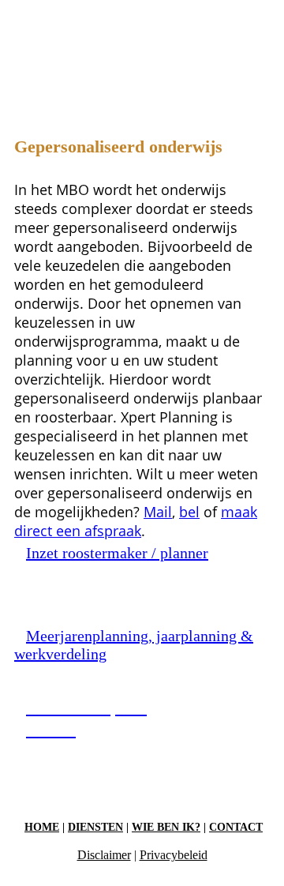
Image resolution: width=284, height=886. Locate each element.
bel (189, 511)
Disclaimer (104, 855)
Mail (158, 511)
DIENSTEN (95, 827)
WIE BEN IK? (166, 827)
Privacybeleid (173, 855)
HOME (41, 827)
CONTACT (236, 827)
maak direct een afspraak (135, 521)
